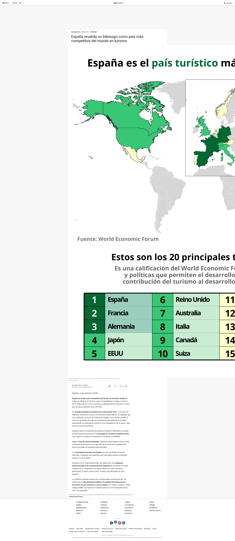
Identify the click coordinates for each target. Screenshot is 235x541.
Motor (151, 502)
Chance (127, 502)
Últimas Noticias (82, 502)
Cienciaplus (105, 508)
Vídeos (78, 513)
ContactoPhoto (155, 511)
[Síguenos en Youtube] (119, 523)
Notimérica (153, 508)
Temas (154, 529)
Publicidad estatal (107, 532)
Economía (104, 502)
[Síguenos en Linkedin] (123, 523)
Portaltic (104, 511)
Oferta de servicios (107, 529)
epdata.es (128, 511)
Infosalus (128, 513)
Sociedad (104, 505)
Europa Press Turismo (80, 385)
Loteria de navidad (92, 532)
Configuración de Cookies (77, 532)
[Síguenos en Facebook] (111, 523)
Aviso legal (79, 529)
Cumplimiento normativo (92, 529)
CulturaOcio (129, 505)
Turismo (152, 505)
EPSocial (104, 513)
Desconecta (129, 508)
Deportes (79, 511)
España (78, 505)
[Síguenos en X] (115, 523)
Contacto (71, 529)
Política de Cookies (121, 529)
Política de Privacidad (135, 529)
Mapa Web (147, 529)
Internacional (81, 508)
